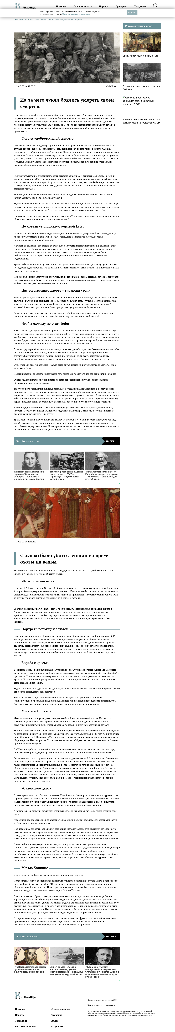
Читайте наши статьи (66, 441)
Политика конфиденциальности (101, 1005)
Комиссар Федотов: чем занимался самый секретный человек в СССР (141, 121)
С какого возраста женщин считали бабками (142, 88)
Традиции (140, 6)
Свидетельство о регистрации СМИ (102, 1000)
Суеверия (121, 6)
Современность (83, 6)
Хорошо (132, 13)
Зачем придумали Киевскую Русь (140, 56)
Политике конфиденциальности (76, 14)
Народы (103, 6)
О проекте (57, 1026)
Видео (55, 1020)
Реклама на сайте (25, 1026)
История (61, 6)
